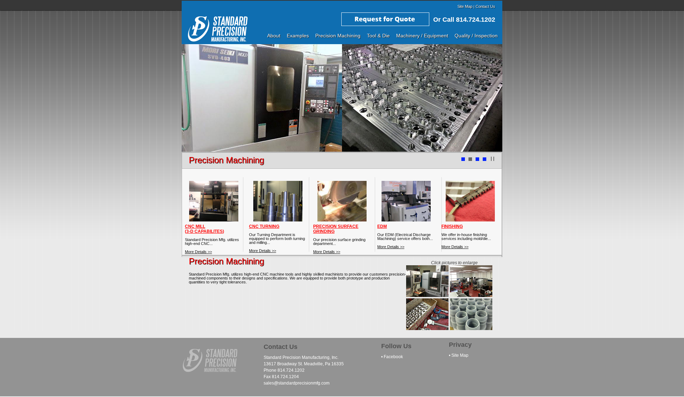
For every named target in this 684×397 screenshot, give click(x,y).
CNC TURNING (264, 226)
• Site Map (458, 355)
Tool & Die (378, 35)
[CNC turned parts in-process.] (427, 328)
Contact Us (485, 6)
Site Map (464, 6)
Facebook (393, 356)
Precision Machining (338, 35)
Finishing (452, 226)
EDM (382, 226)
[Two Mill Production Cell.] (427, 295)
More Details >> (198, 252)
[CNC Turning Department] (471, 295)
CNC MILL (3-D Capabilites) (204, 229)
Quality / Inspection (476, 35)
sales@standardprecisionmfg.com (297, 383)
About (273, 35)
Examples (298, 35)
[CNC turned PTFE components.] (471, 328)
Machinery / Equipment (422, 35)
